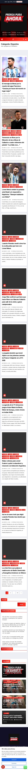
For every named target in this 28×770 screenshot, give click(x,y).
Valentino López (7, 682)
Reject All (14, 767)
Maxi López (13, 680)
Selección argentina (14, 458)
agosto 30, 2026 (9, 673)
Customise (14, 763)
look (24, 509)
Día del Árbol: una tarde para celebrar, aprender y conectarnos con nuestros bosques (12, 618)
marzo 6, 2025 (7, 307)
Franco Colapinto (14, 348)
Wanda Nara (14, 682)
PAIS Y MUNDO (19, 80)
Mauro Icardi (6, 680)
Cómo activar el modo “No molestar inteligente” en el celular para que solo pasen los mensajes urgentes (12, 643)
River (20, 134)
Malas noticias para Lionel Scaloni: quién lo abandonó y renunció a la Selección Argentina (14, 463)
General (5, 666)
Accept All (14, 759)
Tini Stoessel (21, 697)
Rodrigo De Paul (7, 697)
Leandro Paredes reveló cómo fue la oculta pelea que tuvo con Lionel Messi (14, 246)
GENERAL (12, 80)
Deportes (10, 79)
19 (17, 593)
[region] (14, 758)
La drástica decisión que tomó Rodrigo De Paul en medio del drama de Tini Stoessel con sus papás (13, 631)
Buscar (4, 599)
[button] (23, 39)
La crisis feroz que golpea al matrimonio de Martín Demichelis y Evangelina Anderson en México (14, 570)
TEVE (18, 680)
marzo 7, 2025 (6, 251)
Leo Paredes (18, 509)
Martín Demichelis (6, 565)
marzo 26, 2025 (7, 199)
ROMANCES (14, 697)
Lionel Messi (5, 240)
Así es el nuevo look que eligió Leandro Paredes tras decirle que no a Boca (13, 517)
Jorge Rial (18, 292)
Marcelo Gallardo (6, 134)
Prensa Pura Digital (17, 93)
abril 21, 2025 (6, 93)
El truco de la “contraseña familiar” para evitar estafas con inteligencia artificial (12, 717)
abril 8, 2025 (6, 147)
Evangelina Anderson (15, 563)
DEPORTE (5, 79)
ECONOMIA (16, 79)
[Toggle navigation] (12, 39)
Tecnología (6, 713)
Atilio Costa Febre (6, 130)
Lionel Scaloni (18, 456)
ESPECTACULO (6, 80)
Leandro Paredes (19, 238)
